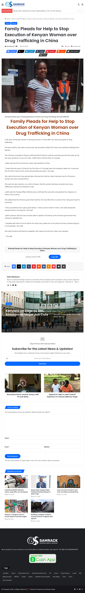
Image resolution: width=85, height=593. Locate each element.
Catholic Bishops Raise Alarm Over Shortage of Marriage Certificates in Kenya (24, 312)
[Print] (64, 266)
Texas (64, 576)
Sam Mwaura (10, 46)
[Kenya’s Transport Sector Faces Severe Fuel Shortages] (16, 506)
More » (77, 282)
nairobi (24, 576)
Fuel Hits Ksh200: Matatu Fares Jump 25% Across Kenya (16, 491)
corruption (6, 573)
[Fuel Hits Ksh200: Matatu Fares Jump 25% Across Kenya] (16, 481)
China (13, 19)
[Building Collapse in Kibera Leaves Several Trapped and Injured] (42, 506)
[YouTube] (15, 285)
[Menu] (3, 5)
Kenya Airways (65, 573)
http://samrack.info (23, 573)
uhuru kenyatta (7, 580)
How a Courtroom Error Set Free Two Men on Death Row (67, 491)
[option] (42, 311)
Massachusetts (7, 576)
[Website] (8, 285)
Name (7, 438)
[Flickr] (13, 285)
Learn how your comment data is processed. (45, 460)
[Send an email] (16, 46)
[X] (19, 266)
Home (8, 19)
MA (80, 573)
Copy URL (54, 257)
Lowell (74, 573)
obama (30, 576)
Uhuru (70, 576)
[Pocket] (54, 266)
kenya (56, 573)
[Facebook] (14, 266)
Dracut (13, 573)
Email (7, 447)
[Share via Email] (59, 266)
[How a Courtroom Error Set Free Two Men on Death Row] (68, 481)
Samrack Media (50, 589)
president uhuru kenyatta (42, 576)
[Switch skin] (79, 5)
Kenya (14, 23)
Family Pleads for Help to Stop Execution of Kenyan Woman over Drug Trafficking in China (42, 249)
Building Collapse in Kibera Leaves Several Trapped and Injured (42, 517)
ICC (50, 573)
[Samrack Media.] (15, 4)
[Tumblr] (29, 266)
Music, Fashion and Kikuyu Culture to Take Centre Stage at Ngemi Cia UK (37, 11)
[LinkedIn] (24, 266)
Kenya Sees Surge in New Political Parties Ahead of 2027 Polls (40, 492)
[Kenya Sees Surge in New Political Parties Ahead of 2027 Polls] (42, 481)
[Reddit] (39, 266)
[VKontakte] (44, 266)
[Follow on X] (15, 46)
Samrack (33, 589)
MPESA (16, 576)
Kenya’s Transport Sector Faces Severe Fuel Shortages (16, 516)
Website (46, 447)
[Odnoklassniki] (49, 266)
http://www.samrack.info (39, 573)
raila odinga (56, 576)
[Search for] (82, 5)
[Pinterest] (34, 266)
